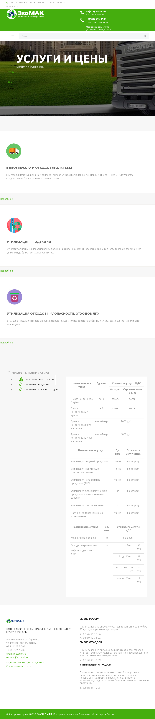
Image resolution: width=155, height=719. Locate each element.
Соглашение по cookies (19, 666)
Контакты (12, 98)
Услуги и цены (12, 74)
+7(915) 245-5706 (96, 11)
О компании (13, 58)
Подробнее (6, 199)
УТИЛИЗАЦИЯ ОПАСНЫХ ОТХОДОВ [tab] (40, 389)
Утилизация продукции (29, 241)
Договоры (13, 88)
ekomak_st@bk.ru (16, 653)
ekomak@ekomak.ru (17, 657)
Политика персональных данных (25, 662)
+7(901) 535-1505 (96, 19)
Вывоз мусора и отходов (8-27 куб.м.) (39, 167)
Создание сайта (88, 714)
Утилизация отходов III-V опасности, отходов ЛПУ (53, 313)
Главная (10, 46)
